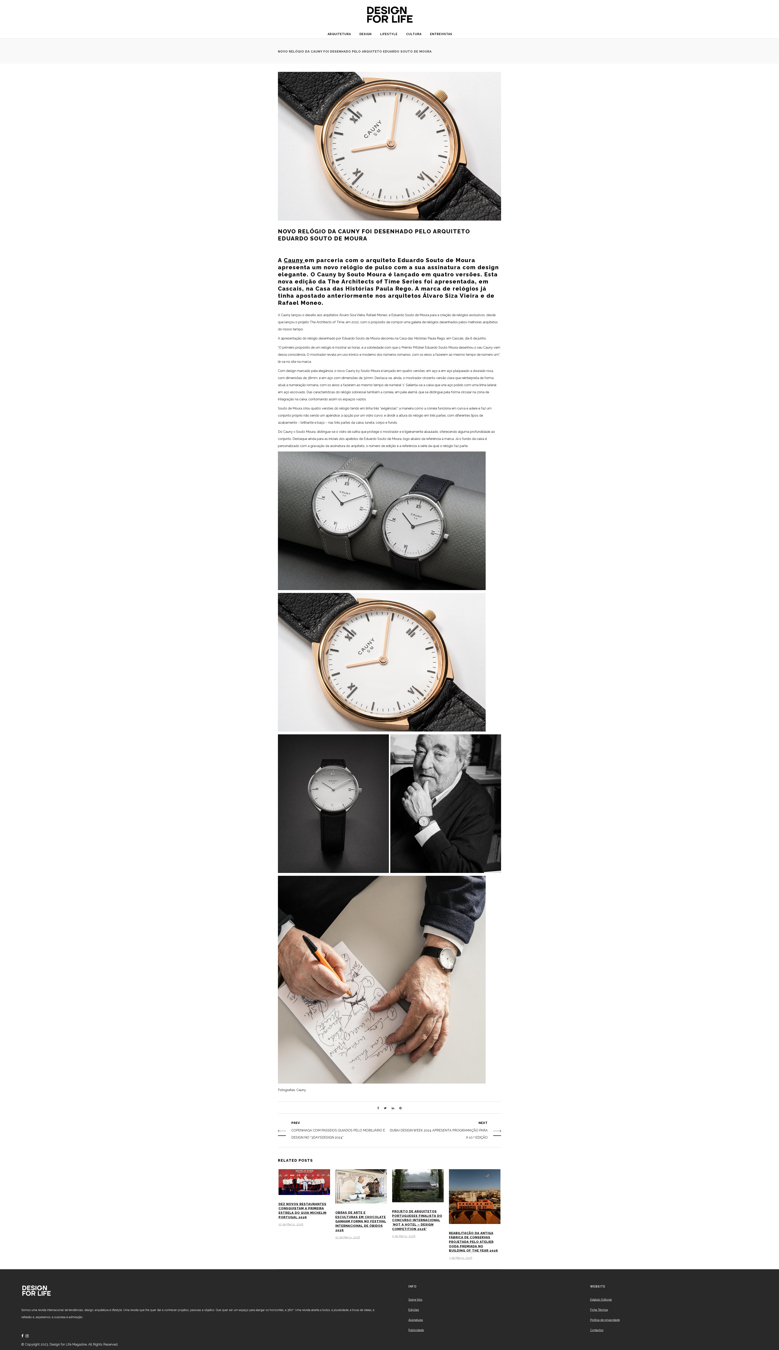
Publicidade (416, 1330)
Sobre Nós (415, 1299)
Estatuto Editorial (601, 1299)
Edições (413, 1309)
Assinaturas (415, 1320)
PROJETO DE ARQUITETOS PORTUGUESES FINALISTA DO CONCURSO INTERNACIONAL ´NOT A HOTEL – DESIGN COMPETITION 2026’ (417, 1220)
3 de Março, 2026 (460, 1257)
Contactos (597, 1330)
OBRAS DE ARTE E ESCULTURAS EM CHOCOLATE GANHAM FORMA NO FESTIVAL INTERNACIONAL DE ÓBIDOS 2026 (360, 1221)
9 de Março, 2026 (403, 1236)
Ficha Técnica (599, 1309)
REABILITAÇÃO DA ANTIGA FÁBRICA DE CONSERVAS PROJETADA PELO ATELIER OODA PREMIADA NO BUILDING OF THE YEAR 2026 (473, 1242)
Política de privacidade (605, 1320)
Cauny (294, 260)
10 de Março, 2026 (291, 1224)
